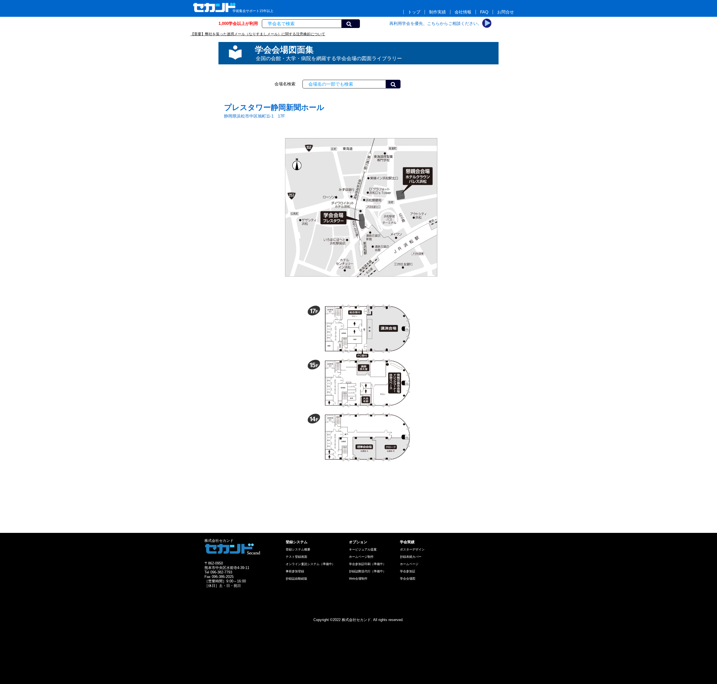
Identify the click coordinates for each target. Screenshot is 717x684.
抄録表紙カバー (411, 556)
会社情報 (463, 12)
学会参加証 (407, 571)
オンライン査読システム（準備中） (310, 564)
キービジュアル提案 (363, 549)
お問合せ (505, 12)
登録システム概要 (298, 549)
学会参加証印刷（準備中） (367, 564)
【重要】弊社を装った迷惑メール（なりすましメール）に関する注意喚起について (257, 34)
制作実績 (437, 12)
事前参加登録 (295, 571)
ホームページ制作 (361, 556)
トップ (414, 12)
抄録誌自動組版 (296, 578)
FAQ (484, 12)
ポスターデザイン (412, 549)
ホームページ (409, 564)
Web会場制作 (358, 578)
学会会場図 (407, 578)
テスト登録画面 (296, 556)
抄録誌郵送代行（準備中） (367, 571)
